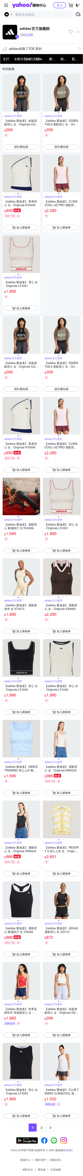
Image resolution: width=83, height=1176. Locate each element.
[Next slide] (37, 93)
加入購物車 (23, 227)
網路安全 (28, 1169)
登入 (60, 5)
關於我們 (40, 1160)
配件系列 (76, 59)
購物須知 (55, 1160)
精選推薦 (65, 59)
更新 (69, 1150)
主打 (6, 59)
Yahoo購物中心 (29, 5)
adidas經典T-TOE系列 (25, 48)
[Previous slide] (5, 93)
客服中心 (25, 1160)
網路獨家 (53, 59)
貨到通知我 (21, 147)
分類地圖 (55, 1169)
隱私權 (42, 1169)
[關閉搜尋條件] (11, 14)
